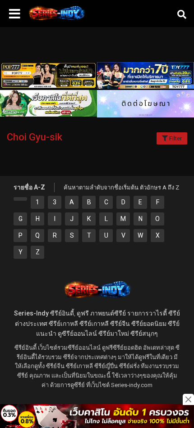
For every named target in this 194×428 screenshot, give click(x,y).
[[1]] (20, 199)
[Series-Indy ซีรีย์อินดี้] (56, 20)
